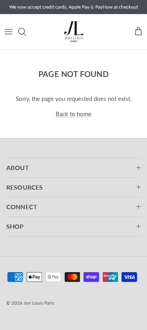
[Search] (25, 31)
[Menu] (8, 31)
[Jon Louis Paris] (73, 31)
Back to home (73, 113)
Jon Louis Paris (39, 303)
